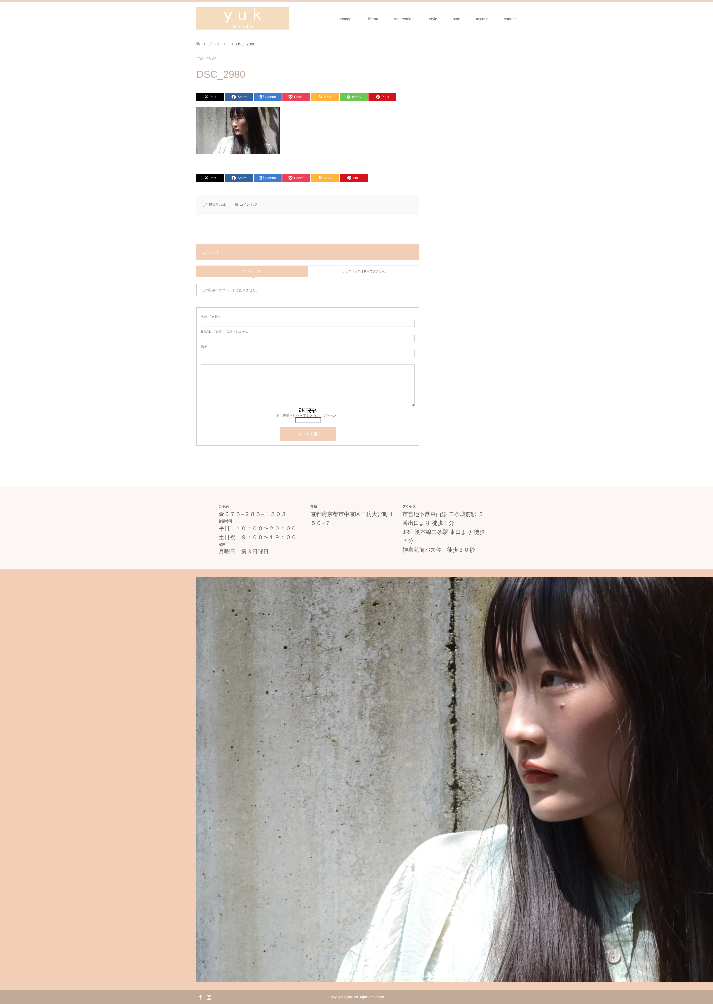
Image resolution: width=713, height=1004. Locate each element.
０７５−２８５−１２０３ (255, 514)
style (433, 18)
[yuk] (242, 18)
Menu (373, 18)
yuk (223, 204)
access (482, 18)
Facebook (200, 996)
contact (510, 18)
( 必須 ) (210, 316)
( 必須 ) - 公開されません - (225, 331)
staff (456, 18)
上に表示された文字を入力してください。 (308, 416)
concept (346, 18)
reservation (404, 18)
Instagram (209, 996)
